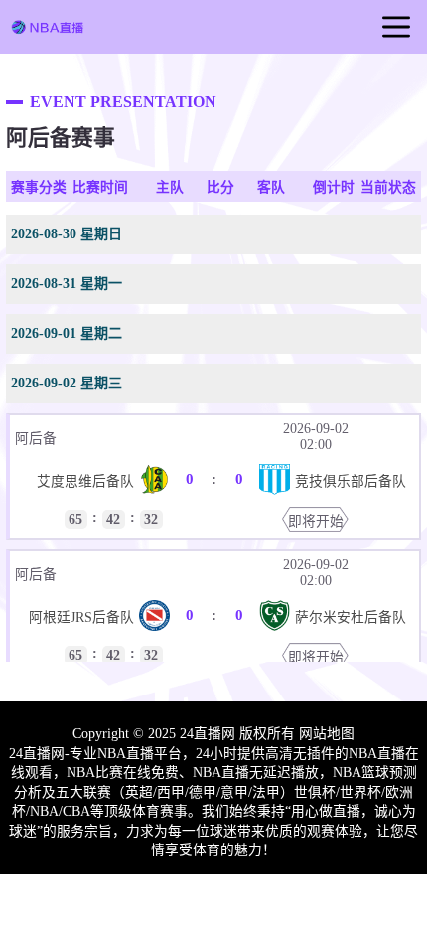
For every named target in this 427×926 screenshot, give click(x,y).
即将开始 (316, 521)
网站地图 (327, 733)
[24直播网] (47, 31)
